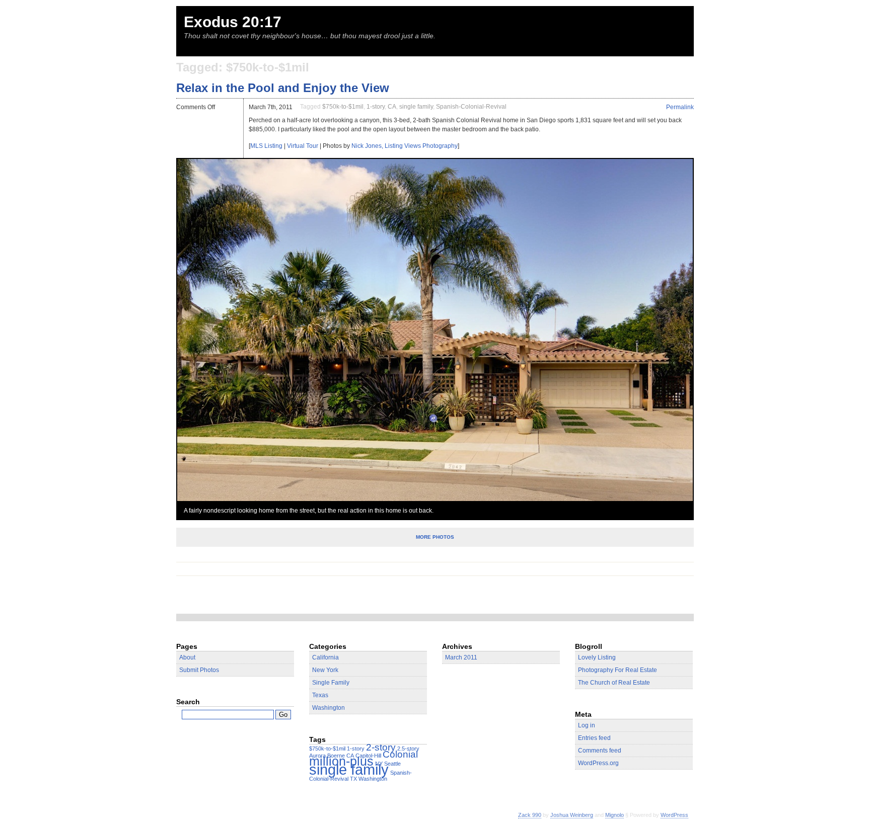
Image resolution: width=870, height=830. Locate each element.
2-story (381, 747)
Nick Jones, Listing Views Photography (404, 145)
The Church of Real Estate (614, 682)
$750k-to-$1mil (343, 106)
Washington (328, 707)
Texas (320, 695)
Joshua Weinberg (571, 815)
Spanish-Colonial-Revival (471, 106)
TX (353, 779)
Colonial (400, 754)
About (187, 657)
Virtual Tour (302, 145)
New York (325, 670)
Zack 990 (529, 815)
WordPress (674, 815)
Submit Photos (199, 670)
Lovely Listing (597, 657)
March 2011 (461, 657)
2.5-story (408, 748)
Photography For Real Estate (617, 670)
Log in (586, 725)
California (325, 657)
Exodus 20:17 (232, 22)
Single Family (330, 682)
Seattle (392, 764)
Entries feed (594, 737)
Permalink (680, 107)
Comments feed (599, 750)
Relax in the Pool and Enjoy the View (282, 88)
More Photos (435, 537)
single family (416, 106)
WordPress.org (598, 763)
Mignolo (614, 815)
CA (392, 106)
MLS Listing (266, 145)
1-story (376, 106)
